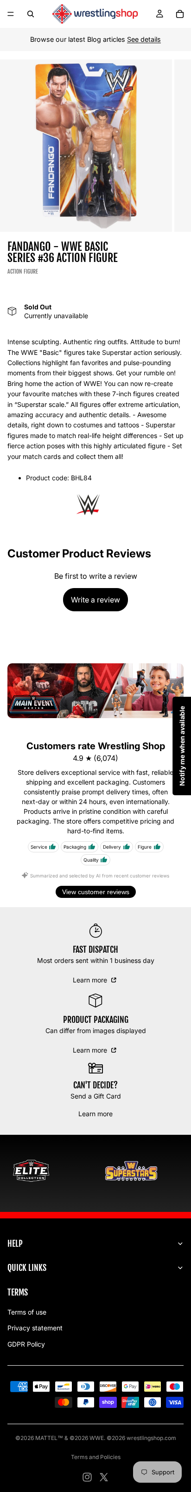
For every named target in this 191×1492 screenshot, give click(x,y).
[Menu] (10, 14)
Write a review (95, 599)
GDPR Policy (26, 1344)
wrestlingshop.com (151, 1437)
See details (144, 39)
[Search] (30, 14)
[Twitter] (103, 1477)
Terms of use (26, 1312)
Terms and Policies (96, 1456)
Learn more (91, 980)
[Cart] (180, 14)
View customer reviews (95, 892)
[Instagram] (87, 1477)
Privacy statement (35, 1328)
